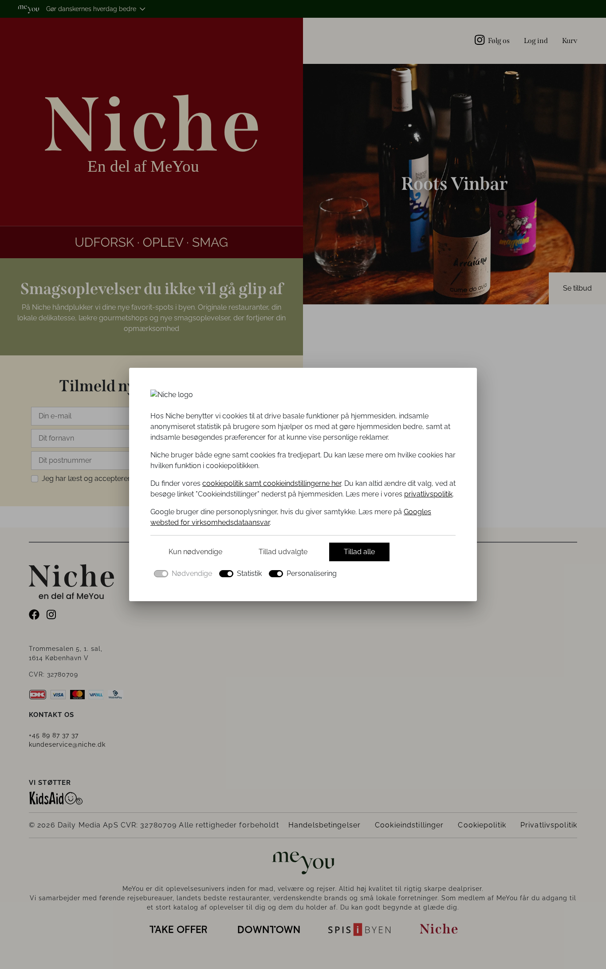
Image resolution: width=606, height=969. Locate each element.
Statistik (249, 573)
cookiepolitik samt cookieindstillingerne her (271, 483)
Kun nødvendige (195, 552)
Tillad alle (359, 552)
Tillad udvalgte (283, 552)
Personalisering (312, 573)
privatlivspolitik (428, 494)
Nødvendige (192, 573)
